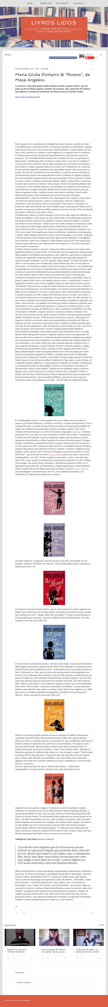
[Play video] (54, 118)
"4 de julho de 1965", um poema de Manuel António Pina (88, 950)
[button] (101, 55)
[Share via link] (16, 907)
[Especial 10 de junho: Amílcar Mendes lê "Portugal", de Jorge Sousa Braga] (20, 937)
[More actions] (92, 68)
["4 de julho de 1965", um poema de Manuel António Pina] (88, 937)
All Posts (8, 55)
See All (101, 925)
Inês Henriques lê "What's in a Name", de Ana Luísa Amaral (53, 950)
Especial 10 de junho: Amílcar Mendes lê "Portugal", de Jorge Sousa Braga (19, 950)
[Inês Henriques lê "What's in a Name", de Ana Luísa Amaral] (54, 937)
